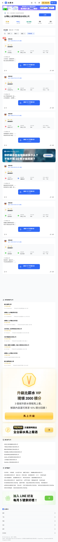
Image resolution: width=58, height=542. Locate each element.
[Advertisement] (29, 285)
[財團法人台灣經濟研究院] (29, 314)
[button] (55, 513)
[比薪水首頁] (5, 509)
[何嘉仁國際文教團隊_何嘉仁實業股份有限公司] (29, 347)
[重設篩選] (5, 33)
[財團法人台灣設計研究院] (29, 355)
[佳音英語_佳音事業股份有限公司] (29, 330)
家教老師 (10, 39)
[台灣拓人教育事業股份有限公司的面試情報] (50, 22)
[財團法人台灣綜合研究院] (29, 322)
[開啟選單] (2, 2)
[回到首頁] (5, 13)
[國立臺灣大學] (29, 306)
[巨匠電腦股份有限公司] (29, 339)
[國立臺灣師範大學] (29, 363)
